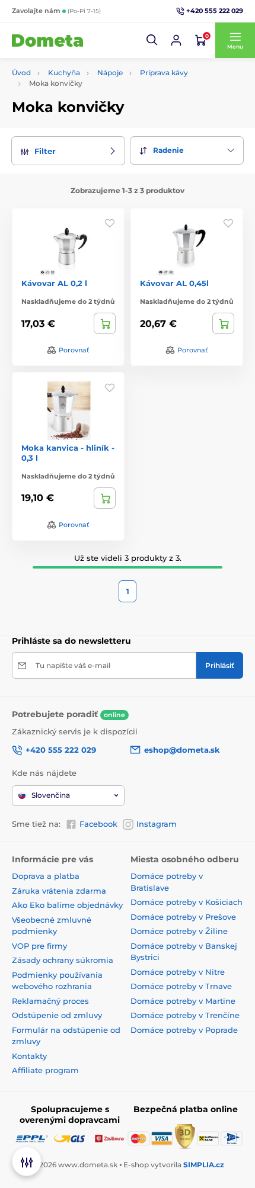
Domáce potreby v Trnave (181, 986)
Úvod (21, 72)
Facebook (98, 824)
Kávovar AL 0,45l (174, 283)
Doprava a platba (45, 876)
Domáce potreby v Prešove (183, 916)
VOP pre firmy (39, 946)
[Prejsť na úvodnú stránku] (47, 40)
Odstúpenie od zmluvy (57, 1015)
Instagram (156, 824)
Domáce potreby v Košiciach (186, 902)
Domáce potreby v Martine (182, 1001)
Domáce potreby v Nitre (177, 972)
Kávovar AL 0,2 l (54, 283)
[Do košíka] (104, 323)
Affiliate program (45, 1070)
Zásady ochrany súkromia (62, 960)
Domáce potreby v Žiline (179, 931)
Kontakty (29, 1056)
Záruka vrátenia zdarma (59, 890)
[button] (152, 40)
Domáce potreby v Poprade (184, 1030)
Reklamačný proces (50, 1001)
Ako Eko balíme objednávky (67, 905)
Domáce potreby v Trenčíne (185, 1015)
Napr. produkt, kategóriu (89, 73)
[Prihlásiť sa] (176, 40)
